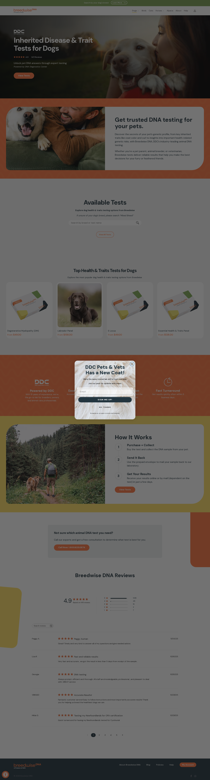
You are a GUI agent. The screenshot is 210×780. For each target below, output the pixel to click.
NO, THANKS (105, 407)
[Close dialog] (132, 364)
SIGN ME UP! (105, 399)
